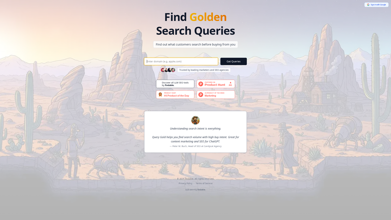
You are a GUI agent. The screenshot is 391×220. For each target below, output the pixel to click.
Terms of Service (204, 183)
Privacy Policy (185, 183)
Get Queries (234, 61)
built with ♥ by (195, 190)
